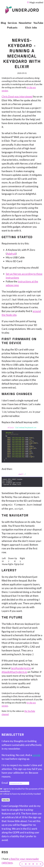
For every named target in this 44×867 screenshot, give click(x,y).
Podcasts (12, 27)
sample (36, 754)
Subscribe (5, 800)
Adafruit (11, 253)
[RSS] (22, 864)
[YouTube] (36, 864)
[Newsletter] (25, 864)
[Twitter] (33, 864)
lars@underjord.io (21, 668)
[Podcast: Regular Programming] (40, 864)
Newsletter (25, 22)
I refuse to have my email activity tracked (21, 793)
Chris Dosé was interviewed (17, 96)
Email (5, 782)
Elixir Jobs (31, 27)
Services (12, 22)
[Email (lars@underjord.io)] (29, 864)
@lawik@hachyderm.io (14, 671)
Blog (3, 22)
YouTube (38, 22)
